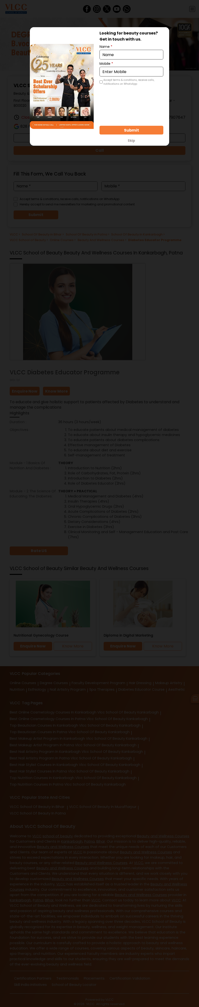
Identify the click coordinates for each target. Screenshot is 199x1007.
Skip (131, 140)
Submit (131, 130)
